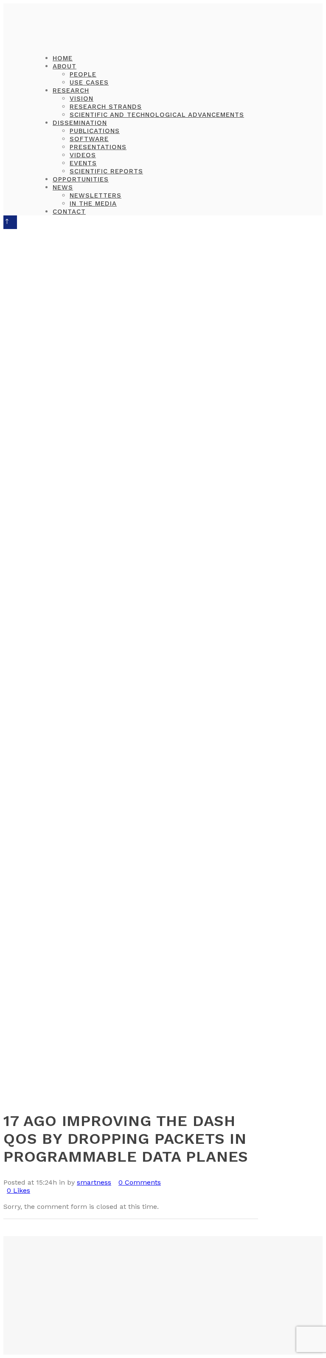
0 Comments (139, 1182)
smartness (94, 1182)
